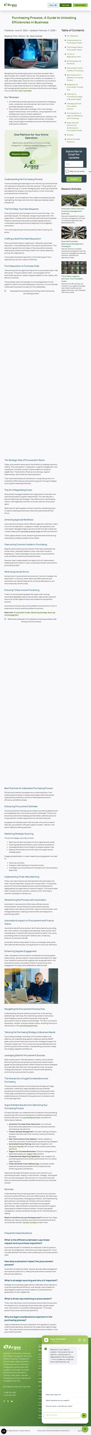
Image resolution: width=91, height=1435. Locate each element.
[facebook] (4, 1401)
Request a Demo (20, 154)
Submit (74, 179)
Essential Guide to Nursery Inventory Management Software (72, 211)
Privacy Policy (41, 1431)
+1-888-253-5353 (9, 1392)
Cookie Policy (65, 1431)
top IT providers (25, 91)
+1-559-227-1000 (9, 1395)
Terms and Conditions (53, 1431)
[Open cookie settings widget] (3, 1431)
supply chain (32, 1154)
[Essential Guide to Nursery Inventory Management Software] (74, 200)
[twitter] (8, 1401)
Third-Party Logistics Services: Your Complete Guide (72, 278)
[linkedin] (12, 1401)
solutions (17, 597)
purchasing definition (29, 1026)
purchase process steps (31, 531)
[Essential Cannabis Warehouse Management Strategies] (74, 232)
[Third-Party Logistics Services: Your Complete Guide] (74, 267)
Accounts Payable (16, 1146)
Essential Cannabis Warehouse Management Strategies (72, 244)
